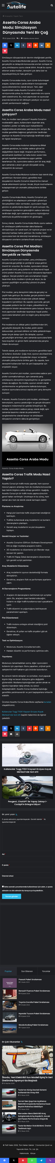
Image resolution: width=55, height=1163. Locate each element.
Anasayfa (8, 16)
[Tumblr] (23, 45)
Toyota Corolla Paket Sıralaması (34, 1002)
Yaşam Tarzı (18, 16)
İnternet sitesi (7, 876)
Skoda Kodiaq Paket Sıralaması (33, 1025)
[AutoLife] (16, 5)
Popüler (8, 971)
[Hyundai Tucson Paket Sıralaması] (10, 1017)
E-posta (6, 865)
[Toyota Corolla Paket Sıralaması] (10, 1005)
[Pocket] (4, 50)
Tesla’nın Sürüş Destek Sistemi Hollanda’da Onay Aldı (32, 1091)
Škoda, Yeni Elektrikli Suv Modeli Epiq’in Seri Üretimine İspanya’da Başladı (27, 1079)
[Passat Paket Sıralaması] (10, 983)
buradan (47, 702)
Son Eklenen (27, 971)
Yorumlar (46, 971)
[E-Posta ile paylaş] (11, 734)
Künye (32, 1153)
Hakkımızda (24, 1153)
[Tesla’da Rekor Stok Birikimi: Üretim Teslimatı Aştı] (9, 1129)
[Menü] (3, 6)
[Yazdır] (17, 734)
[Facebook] (4, 45)
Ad (4, 854)
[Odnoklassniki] (47, 45)
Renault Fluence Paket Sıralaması (34, 991)
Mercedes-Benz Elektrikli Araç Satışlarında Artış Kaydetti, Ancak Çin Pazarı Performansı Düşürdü (34, 1116)
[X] (11, 45)
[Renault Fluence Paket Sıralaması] (10, 994)
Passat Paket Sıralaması (30, 979)
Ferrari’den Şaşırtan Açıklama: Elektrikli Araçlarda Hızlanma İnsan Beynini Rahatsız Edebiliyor (34, 1104)
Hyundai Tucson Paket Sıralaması (34, 1013)
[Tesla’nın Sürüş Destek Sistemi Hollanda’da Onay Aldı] (9, 1093)
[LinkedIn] (17, 45)
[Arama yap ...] (52, 6)
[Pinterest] (29, 45)
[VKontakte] (41, 45)
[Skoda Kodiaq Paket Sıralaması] (10, 1028)
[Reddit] (35, 45)
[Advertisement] (27, 935)
